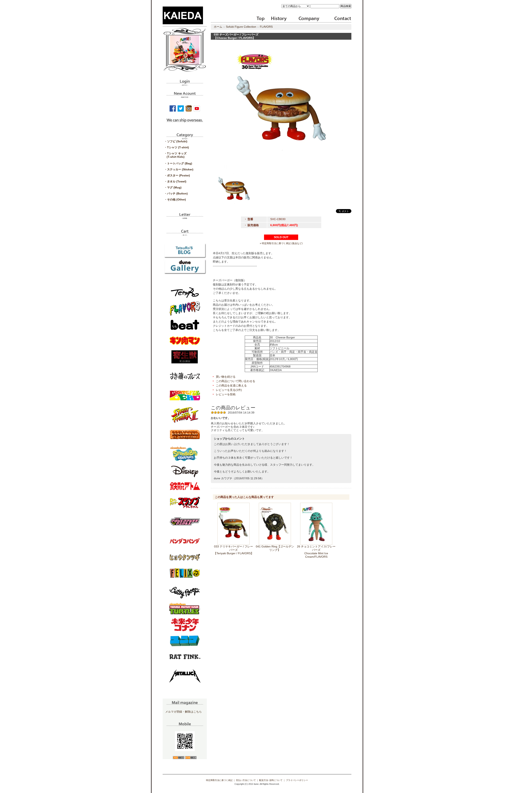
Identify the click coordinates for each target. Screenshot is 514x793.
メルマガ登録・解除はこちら (183, 711)
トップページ (260, 18)
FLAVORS (266, 26)
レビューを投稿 (226, 394)
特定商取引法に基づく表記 (219, 780)
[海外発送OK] (185, 123)
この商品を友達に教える (231, 385)
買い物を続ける (226, 376)
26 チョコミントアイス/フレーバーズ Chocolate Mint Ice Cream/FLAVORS (316, 551)
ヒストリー (276, 18)
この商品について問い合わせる (235, 381)
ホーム (218, 26)
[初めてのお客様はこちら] (185, 96)
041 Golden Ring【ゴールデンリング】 (275, 548)
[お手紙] (185, 217)
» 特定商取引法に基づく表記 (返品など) (281, 243)
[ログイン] (185, 84)
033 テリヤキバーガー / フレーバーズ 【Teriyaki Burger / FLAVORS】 (234, 550)
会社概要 (309, 18)
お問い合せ (342, 18)
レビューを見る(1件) (229, 389)
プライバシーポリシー (297, 780)
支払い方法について (246, 780)
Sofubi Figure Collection (241, 26)
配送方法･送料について (270, 780)
